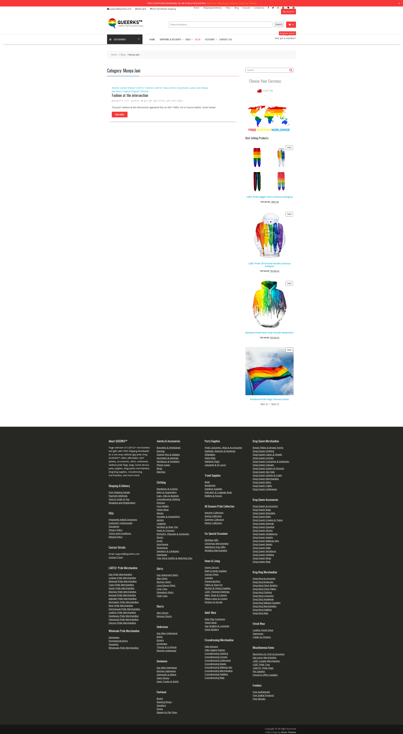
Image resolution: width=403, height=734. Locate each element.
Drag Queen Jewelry (263, 537)
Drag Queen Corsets (263, 457)
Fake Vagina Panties (215, 649)
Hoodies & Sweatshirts (168, 516)
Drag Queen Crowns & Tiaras (268, 520)
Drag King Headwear (263, 599)
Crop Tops (162, 588)
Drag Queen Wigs (262, 561)
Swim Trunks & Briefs (168, 681)
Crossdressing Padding (216, 674)
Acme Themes (288, 732)
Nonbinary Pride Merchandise (124, 615)
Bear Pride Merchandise (121, 605)
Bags (207, 481)
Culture (123, 87)
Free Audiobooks (261, 691)
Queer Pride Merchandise (121, 588)
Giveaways (114, 637)
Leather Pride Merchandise (122, 612)
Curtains (209, 577)
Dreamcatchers (212, 581)
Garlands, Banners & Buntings (220, 451)
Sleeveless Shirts (165, 592)
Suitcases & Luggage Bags (218, 492)
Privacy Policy (115, 529)
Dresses (161, 502)
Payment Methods (118, 495)
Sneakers (161, 705)
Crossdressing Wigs (214, 677)
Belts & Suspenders (167, 492)
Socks (160, 540)
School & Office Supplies (265, 674)
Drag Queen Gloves (263, 530)
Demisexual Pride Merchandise (124, 609)
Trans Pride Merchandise (121, 584)
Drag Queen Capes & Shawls (267, 454)
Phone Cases (163, 464)
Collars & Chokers (262, 637)
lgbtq (180, 100)
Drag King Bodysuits (263, 581)
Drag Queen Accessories (265, 506)
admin (136, 100)
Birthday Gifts (212, 540)
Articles (115, 87)
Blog (237, 7)
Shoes (160, 708)
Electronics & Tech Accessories (268, 654)
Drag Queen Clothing (263, 451)
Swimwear (162, 554)
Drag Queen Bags (262, 509)
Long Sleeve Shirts (166, 585)
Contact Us (259, 7)
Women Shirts (164, 581)
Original (126, 91)
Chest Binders (212, 629)
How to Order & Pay (119, 499)
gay (145, 100)
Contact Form (116, 557)
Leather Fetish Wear (263, 630)
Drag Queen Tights (262, 485)
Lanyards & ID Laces (215, 464)
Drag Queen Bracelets (264, 513)
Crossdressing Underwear (218, 660)
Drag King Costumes (263, 595)
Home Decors (212, 567)
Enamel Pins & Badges (168, 454)
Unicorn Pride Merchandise (122, 622)
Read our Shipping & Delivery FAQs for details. (232, 3)
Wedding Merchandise (216, 550)
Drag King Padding (262, 609)
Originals (135, 91)
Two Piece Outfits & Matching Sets (174, 558)
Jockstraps (162, 643)
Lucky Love (195, 87)
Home (196, 7)
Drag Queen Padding (263, 554)
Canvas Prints (212, 574)
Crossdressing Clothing (168, 499)
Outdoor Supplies (213, 488)
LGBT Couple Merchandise (266, 660)
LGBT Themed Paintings (217, 591)
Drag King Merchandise (264, 606)
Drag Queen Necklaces (264, 551)
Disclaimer (114, 526)
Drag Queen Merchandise (266, 478)
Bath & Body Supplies (216, 570)
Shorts (160, 537)
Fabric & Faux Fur (214, 584)
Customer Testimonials (120, 523)
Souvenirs (114, 644)
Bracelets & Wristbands (169, 447)
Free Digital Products (263, 695)
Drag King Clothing (262, 592)
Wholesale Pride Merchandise (124, 647)
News (119, 91)
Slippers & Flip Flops (167, 712)
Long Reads (182, 87)
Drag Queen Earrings (263, 523)
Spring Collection (213, 516)
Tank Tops (162, 595)
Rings (159, 468)
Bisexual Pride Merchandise (123, 581)
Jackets (160, 520)
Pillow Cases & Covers (216, 598)
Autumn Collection (214, 512)
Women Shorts (164, 616)
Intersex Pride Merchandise (122, 591)
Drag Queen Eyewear (263, 526)
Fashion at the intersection (130, 95)
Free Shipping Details (119, 492)
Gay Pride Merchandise (120, 574)
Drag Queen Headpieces (265, 533)
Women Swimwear (166, 671)
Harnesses (258, 633)
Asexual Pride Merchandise (122, 595)
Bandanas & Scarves (167, 488)
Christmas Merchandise (217, 543)
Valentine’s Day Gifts (215, 546)
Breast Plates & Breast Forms (268, 447)
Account (246, 7)
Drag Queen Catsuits (263, 464)
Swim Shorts (163, 678)
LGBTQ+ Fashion (144, 87)
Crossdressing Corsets (216, 656)
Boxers (160, 640)
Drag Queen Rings (262, 558)
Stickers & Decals (213, 602)
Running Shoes (164, 701)
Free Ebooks (259, 698)
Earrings (161, 451)
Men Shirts (162, 578)
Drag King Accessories (264, 578)
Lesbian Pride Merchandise (122, 577)
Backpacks (210, 485)
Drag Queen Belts (262, 516)
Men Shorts (162, 612)
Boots (160, 698)
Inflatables (210, 454)
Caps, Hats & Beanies (168, 495)
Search (278, 24)
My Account (288, 11)
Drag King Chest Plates (264, 588)
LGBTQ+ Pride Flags (263, 667)
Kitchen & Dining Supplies (218, 588)
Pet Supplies (259, 671)
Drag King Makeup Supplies (267, 602)
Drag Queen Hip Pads (264, 471)
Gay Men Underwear (167, 633)
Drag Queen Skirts (262, 482)
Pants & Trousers (166, 530)
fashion (131, 87)
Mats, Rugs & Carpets (216, 595)
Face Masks (163, 506)
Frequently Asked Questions (123, 519)
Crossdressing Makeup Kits (218, 667)
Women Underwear (166, 650)
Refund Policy (115, 536)
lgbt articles (159, 100)
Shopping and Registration (122, 502)
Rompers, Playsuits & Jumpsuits (173, 533)
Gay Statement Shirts (167, 574)
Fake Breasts (211, 646)
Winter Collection (213, 523)
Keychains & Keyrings (168, 457)
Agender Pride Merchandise (123, 598)
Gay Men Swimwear (167, 667)
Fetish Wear (163, 509)
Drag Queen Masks (262, 544)
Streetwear (162, 547)
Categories (120, 39)
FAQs (228, 7)
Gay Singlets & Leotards (217, 626)
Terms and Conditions (120, 533)
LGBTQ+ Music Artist (165, 87)
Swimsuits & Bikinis (166, 674)
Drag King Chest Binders (265, 585)
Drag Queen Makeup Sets (266, 540)
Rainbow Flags (212, 461)
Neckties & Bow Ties (167, 526)
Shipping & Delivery (212, 7)
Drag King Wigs (260, 613)
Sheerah (144, 91)
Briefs (160, 636)
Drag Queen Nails (262, 547)
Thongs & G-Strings (167, 647)
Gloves (160, 513)
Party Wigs (210, 457)
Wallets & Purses (213, 495)
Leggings (161, 523)
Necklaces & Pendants (168, 461)
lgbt (150, 100)
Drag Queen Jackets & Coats (267, 475)
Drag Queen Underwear (265, 489)
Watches (161, 471)
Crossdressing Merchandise (219, 670)
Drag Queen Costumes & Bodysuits (271, 461)
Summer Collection (214, 519)
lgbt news (171, 100)
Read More (119, 114)
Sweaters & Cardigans (168, 551)
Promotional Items (118, 640)
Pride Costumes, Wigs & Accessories (223, 447)
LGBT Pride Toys (261, 664)
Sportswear (162, 544)
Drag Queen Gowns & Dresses (268, 468)
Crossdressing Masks (215, 663)
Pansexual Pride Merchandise (124, 619)
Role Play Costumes (215, 619)
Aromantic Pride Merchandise (124, 602)
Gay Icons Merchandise (264, 657)
